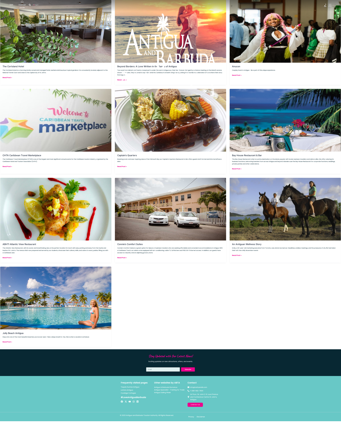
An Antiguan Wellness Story (246, 244)
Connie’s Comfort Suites (130, 244)
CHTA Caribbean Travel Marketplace (22, 155)
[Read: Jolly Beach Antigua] (55, 298)
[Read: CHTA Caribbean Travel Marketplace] (55, 120)
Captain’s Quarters (127, 155)
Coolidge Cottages (128, 393)
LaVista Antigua (127, 390)
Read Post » (7, 166)
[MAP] (325, 5)
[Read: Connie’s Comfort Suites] (170, 209)
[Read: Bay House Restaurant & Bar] (285, 120)
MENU (330, 6)
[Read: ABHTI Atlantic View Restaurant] (55, 209)
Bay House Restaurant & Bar (247, 155)
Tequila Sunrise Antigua (130, 387)
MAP (325, 6)
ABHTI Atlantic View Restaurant (19, 244)
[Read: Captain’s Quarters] (170, 120)
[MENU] (330, 5)
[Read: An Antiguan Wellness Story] (285, 209)
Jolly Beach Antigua (13, 333)
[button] (29, 4)
